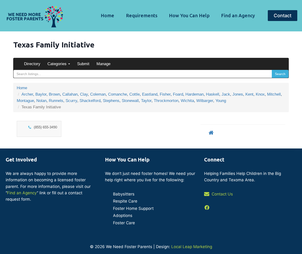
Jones (237, 94)
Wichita (187, 100)
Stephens (111, 100)
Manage (103, 64)
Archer (27, 94)
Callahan (70, 94)
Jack (226, 94)
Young (220, 100)
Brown (54, 94)
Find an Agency (238, 15)
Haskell (212, 94)
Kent (249, 94)
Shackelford (90, 100)
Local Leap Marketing (191, 246)
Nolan (41, 100)
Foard (178, 94)
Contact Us (222, 194)
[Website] (211, 132)
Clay (84, 94)
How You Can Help (189, 15)
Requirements (141, 15)
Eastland (149, 94)
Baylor (40, 94)
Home (107, 15)
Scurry (71, 100)
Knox (260, 94)
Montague (25, 100)
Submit (83, 64)
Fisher (165, 94)
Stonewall (130, 100)
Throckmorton (166, 100)
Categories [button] (57, 64)
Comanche (117, 94)
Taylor (146, 100)
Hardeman (194, 94)
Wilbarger (204, 100)
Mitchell (274, 94)
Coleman (98, 94)
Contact (282, 15)
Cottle (134, 94)
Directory (32, 64)
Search (280, 74)
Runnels (56, 100)
